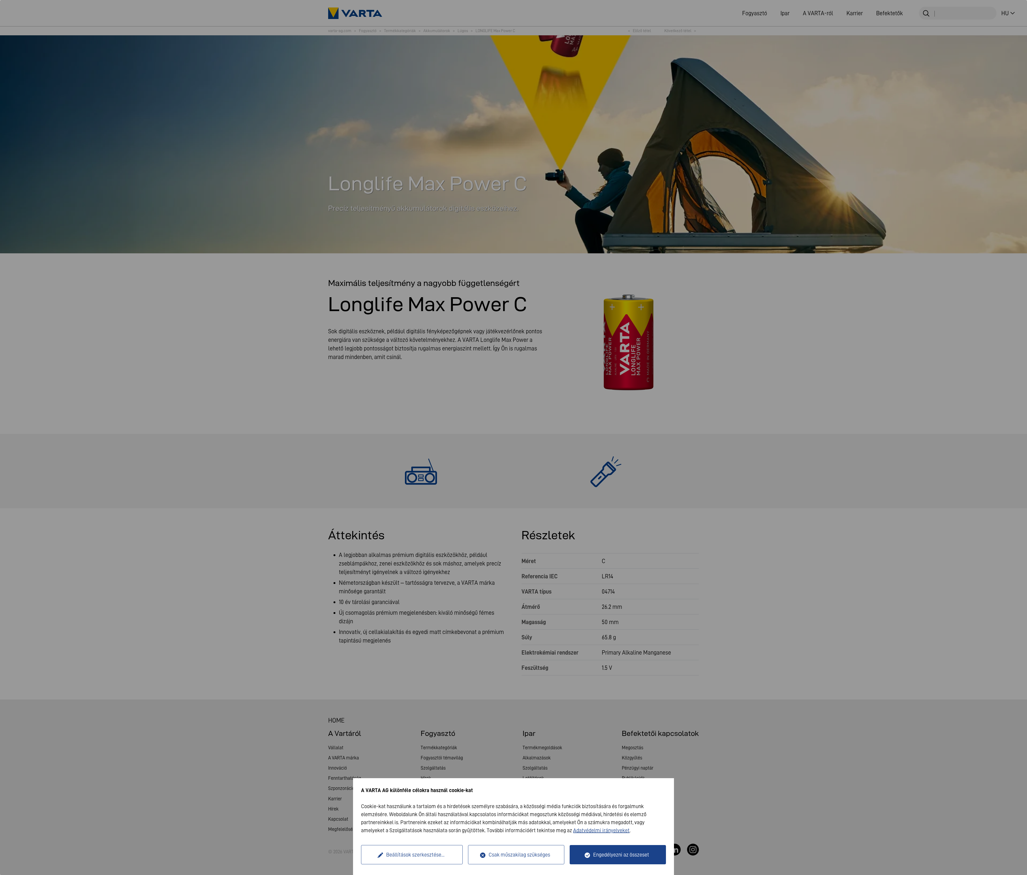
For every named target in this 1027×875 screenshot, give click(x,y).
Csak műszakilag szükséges (519, 855)
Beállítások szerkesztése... (415, 855)
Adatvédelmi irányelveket (601, 830)
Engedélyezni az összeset (621, 855)
